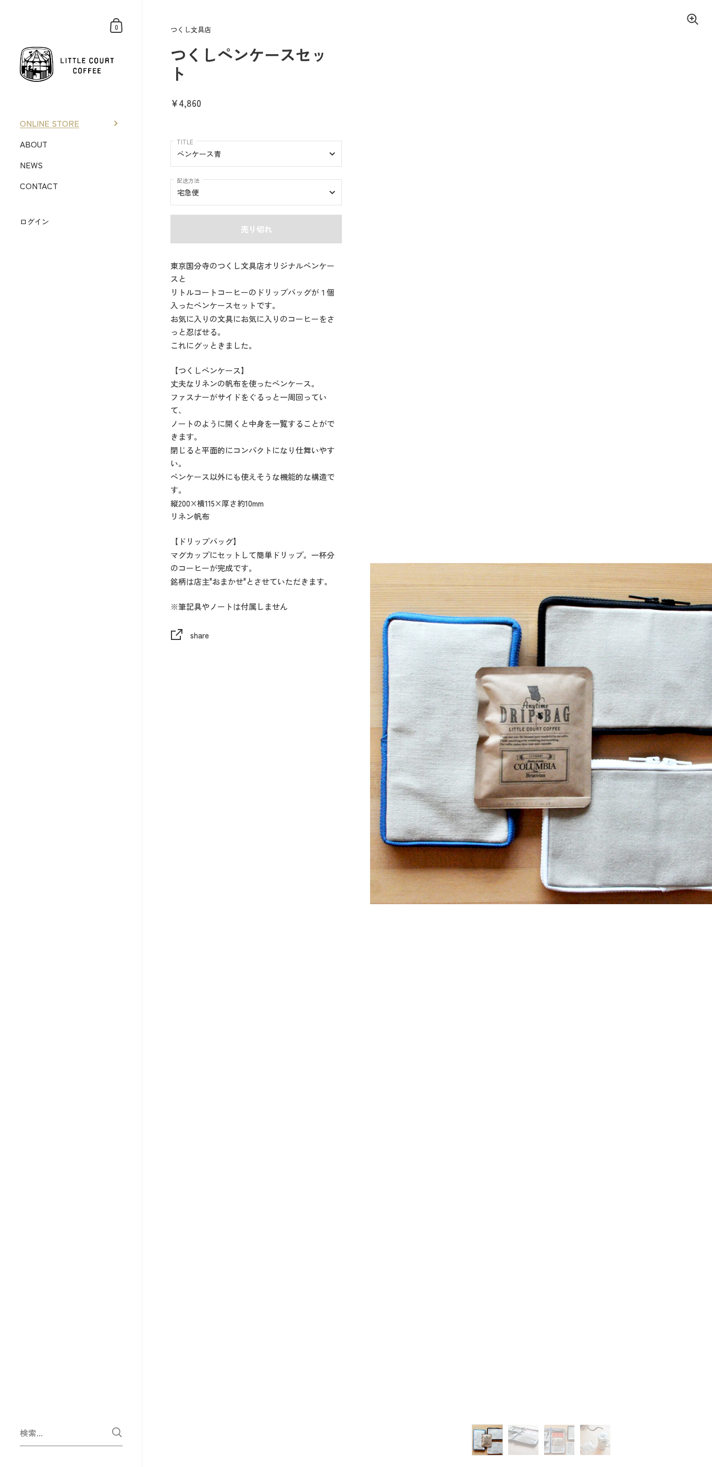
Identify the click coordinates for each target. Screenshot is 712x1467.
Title (185, 142)
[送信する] (117, 1432)
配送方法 (188, 180)
